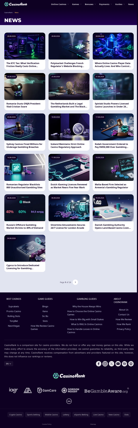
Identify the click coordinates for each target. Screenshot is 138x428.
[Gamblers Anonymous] (27, 390)
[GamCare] (46, 390)
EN (7, 363)
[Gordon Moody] (70, 390)
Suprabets (13, 306)
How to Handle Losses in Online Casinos (83, 331)
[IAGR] (13, 390)
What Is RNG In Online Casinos (86, 324)
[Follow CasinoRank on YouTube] (118, 363)
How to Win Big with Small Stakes (87, 319)
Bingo (45, 306)
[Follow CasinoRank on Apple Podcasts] (131, 363)
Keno (45, 311)
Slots (45, 321)
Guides (118, 4)
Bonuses (89, 4)
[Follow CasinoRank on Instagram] (105, 363)
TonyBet (14, 321)
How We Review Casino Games (42, 327)
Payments (104, 4)
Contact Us (123, 314)
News (131, 4)
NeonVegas (14, 325)
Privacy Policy (124, 329)
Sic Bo (45, 316)
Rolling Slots (14, 316)
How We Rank (124, 324)
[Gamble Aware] (106, 390)
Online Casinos (58, 4)
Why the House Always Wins (87, 306)
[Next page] (75, 282)
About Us (123, 309)
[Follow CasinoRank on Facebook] (98, 363)
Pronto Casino (13, 311)
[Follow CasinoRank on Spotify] (124, 363)
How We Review (124, 319)
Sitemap (93, 424)
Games (75, 4)
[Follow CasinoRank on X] (111, 363)
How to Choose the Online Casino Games (84, 313)
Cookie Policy (46, 424)
